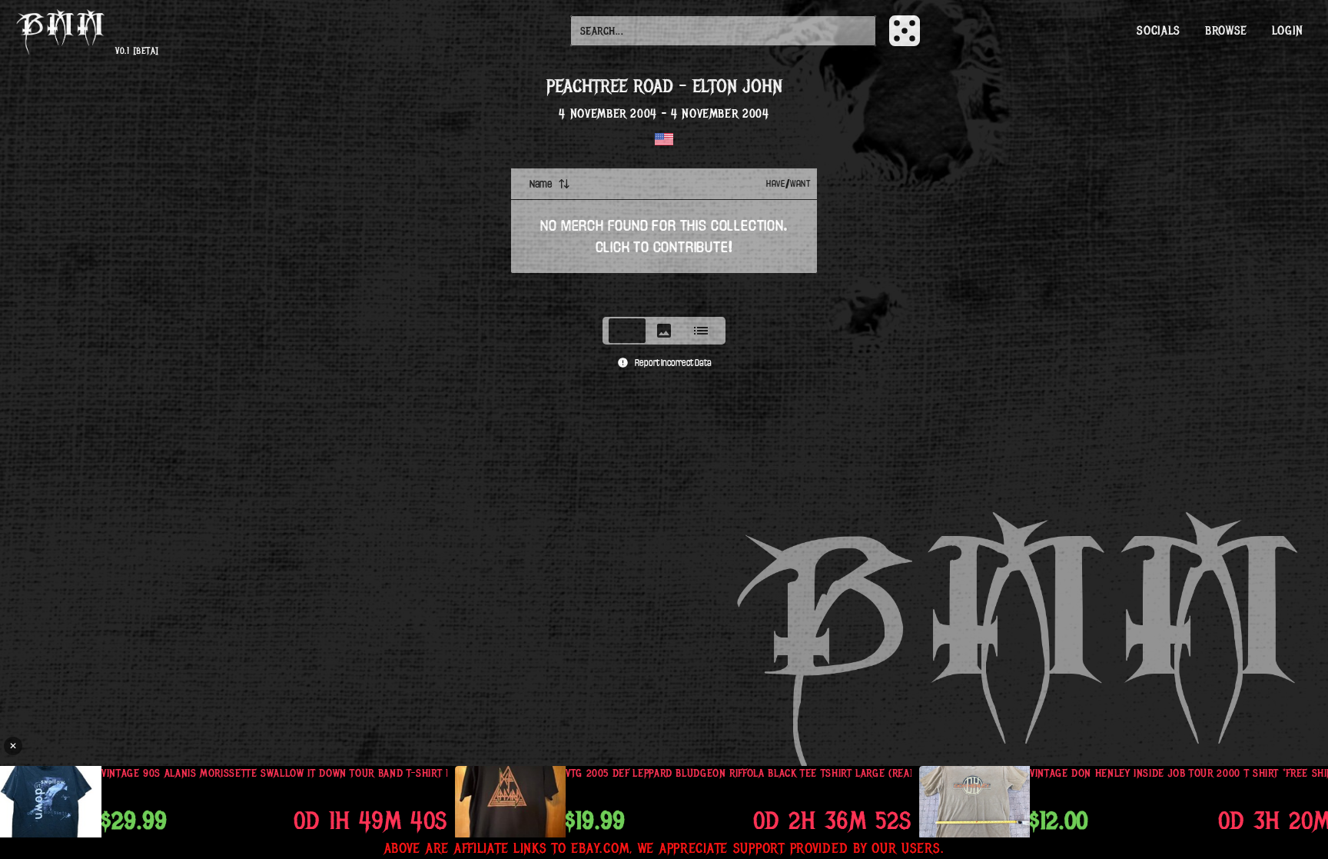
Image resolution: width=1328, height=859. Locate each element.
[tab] (627, 330)
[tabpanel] (664, 237)
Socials (1158, 30)
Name (541, 183)
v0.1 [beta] (136, 51)
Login (1287, 30)
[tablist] (664, 331)
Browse (1226, 30)
